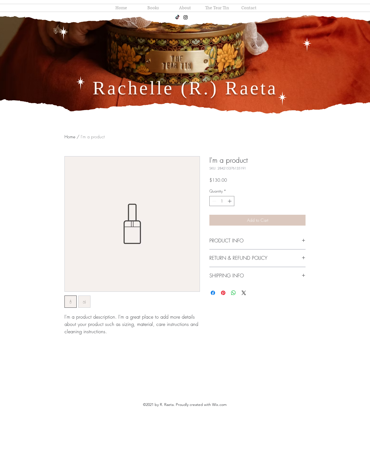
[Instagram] (185, 17)
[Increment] (230, 201)
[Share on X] (244, 293)
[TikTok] (177, 17)
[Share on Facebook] (213, 293)
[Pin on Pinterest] (223, 293)
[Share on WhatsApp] (233, 293)
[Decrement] (213, 201)
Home (69, 137)
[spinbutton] (222, 201)
